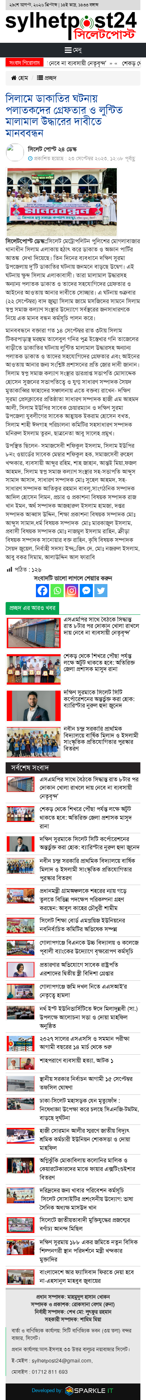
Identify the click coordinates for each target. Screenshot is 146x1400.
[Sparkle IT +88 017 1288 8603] (89, 1390)
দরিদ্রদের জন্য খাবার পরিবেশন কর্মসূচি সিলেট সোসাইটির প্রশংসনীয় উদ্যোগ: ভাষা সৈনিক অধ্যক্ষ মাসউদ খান (86, 1199)
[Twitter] (100, 590)
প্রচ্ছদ (50, 78)
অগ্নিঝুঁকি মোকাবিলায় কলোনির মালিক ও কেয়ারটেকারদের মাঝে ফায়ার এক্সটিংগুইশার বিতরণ (87, 1169)
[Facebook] (42, 590)
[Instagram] (71, 590)
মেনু (77, 50)
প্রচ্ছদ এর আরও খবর (32, 608)
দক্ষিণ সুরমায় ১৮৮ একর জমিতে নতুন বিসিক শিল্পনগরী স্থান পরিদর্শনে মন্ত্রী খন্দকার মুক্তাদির (89, 1251)
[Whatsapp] (57, 590)
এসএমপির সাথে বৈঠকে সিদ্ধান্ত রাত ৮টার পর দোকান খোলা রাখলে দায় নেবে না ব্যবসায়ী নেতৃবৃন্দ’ (101, 626)
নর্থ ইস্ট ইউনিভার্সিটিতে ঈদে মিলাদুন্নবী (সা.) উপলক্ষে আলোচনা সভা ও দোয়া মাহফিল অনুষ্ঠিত (89, 1017)
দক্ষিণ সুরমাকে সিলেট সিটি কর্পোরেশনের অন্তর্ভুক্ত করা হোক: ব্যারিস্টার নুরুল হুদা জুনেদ (99, 699)
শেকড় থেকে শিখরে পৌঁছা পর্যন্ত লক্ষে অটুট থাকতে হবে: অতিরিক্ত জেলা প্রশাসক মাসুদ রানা (99, 662)
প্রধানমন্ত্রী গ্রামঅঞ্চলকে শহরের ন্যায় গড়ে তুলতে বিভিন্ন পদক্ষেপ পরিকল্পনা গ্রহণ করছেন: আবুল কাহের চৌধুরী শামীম (83, 899)
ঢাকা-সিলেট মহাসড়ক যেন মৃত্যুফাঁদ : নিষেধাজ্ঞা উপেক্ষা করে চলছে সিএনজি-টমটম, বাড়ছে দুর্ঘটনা (89, 1109)
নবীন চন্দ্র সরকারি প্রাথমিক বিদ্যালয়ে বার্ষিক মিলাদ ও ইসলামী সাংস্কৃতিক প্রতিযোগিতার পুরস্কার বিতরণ (101, 739)
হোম (22, 78)
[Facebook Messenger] (86, 590)
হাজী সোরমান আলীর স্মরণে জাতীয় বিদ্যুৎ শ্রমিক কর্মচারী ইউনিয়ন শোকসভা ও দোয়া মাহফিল (85, 1139)
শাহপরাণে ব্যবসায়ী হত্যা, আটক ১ (76, 1060)
